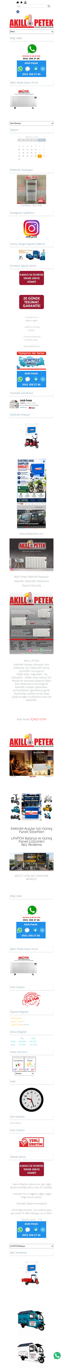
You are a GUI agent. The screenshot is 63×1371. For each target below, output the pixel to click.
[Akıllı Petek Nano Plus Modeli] (23, 89)
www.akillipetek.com (31, 533)
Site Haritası (15, 1123)
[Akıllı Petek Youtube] (24, 399)
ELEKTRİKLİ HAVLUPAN (31, 205)
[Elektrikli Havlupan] (31, 176)
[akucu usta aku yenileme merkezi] (31, 434)
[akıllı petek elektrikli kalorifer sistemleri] (31, 735)
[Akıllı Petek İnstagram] (31, 219)
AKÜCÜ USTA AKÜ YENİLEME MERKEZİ (31, 853)
